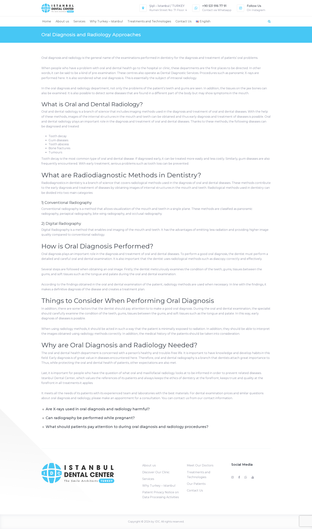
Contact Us (183, 21)
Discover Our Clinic (156, 472)
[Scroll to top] (294, 521)
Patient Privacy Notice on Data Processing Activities (160, 495)
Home (46, 21)
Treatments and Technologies (149, 21)
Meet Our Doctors (200, 465)
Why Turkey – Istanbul (106, 21)
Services (79, 21)
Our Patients (196, 484)
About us (62, 21)
